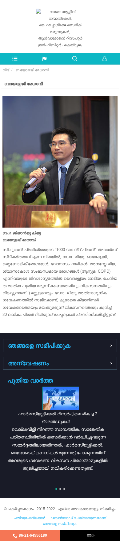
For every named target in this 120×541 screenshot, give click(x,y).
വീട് (5, 70)
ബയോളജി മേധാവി (32, 70)
